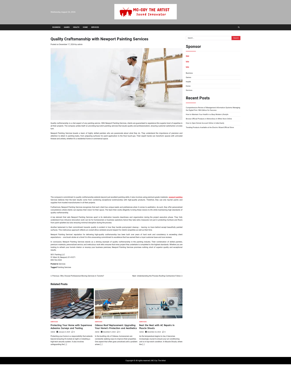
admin (80, 44)
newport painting (175, 197)
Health (76, 27)
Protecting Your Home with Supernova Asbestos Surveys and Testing (71, 327)
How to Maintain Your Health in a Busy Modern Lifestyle (207, 114)
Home (85, 27)
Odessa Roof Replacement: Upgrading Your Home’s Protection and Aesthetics (116, 327)
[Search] (238, 27)
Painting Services (64, 267)
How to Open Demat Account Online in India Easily (205, 123)
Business (56, 27)
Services (95, 27)
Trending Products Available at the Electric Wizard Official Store (210, 127)
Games (67, 27)
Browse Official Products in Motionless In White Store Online (209, 119)
